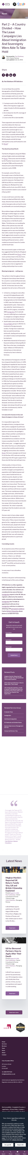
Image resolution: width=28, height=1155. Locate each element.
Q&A (9, 1111)
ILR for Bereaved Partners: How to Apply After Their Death (13, 683)
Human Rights (8, 324)
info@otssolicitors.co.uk (8, 1074)
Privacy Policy (14, 1109)
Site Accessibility (6, 1107)
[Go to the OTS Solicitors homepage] (6, 4)
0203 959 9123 (8, 1072)
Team (3, 1048)
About (3, 1052)
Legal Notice (5, 1109)
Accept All (8, 1145)
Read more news (14, 1012)
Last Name (8, 639)
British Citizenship (12, 611)
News (3, 1050)
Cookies (21, 1109)
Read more (12, 928)
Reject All (20, 1145)
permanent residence (17, 609)
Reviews (4, 1046)
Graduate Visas (8, 712)
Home (3, 1041)
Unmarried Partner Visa (11, 731)
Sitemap (4, 1111)
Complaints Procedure (18, 1107)
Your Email (8, 647)
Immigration (11, 312)
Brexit (6, 144)
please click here (17, 1140)
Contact (4, 1054)
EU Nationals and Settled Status (13, 722)
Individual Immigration (10, 719)
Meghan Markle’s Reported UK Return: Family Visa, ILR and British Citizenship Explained (13, 677)
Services (4, 1044)
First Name (9, 632)
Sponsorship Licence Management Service (13, 726)
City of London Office (8, 1060)
